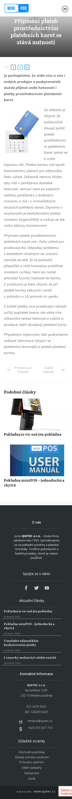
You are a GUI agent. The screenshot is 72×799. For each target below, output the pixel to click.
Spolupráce (31, 773)
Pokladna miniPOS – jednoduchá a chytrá (36, 468)
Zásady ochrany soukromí (32, 757)
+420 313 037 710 (40, 728)
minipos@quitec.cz (40, 721)
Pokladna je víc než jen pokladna (36, 419)
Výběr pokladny (32, 767)
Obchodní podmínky (31, 752)
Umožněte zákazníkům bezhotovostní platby (31, 645)
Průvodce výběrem (31, 762)
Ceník (31, 778)
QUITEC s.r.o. (31, 536)
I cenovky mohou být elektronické (31, 660)
